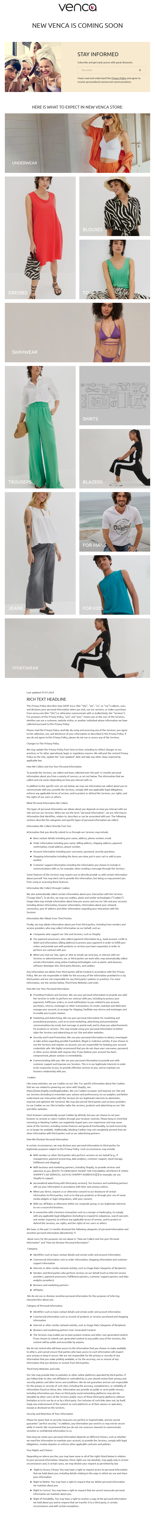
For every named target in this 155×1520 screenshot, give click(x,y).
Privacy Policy (119, 78)
